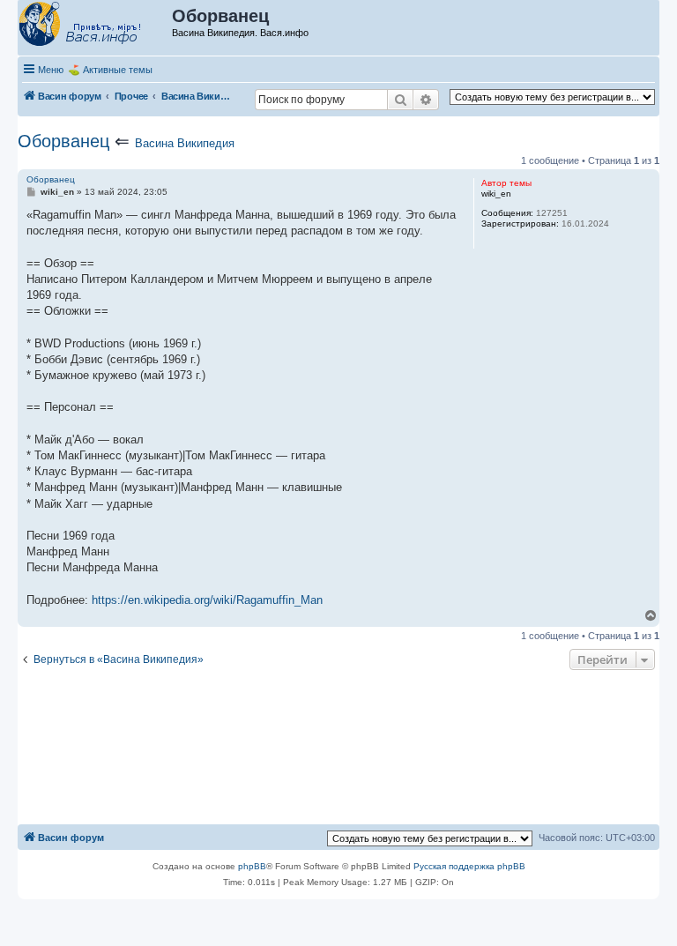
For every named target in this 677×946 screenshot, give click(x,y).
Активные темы (118, 69)
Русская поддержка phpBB (469, 866)
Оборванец (63, 141)
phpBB (252, 866)
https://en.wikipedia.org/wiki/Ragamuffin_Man (207, 600)
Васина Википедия (184, 143)
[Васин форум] (95, 25)
